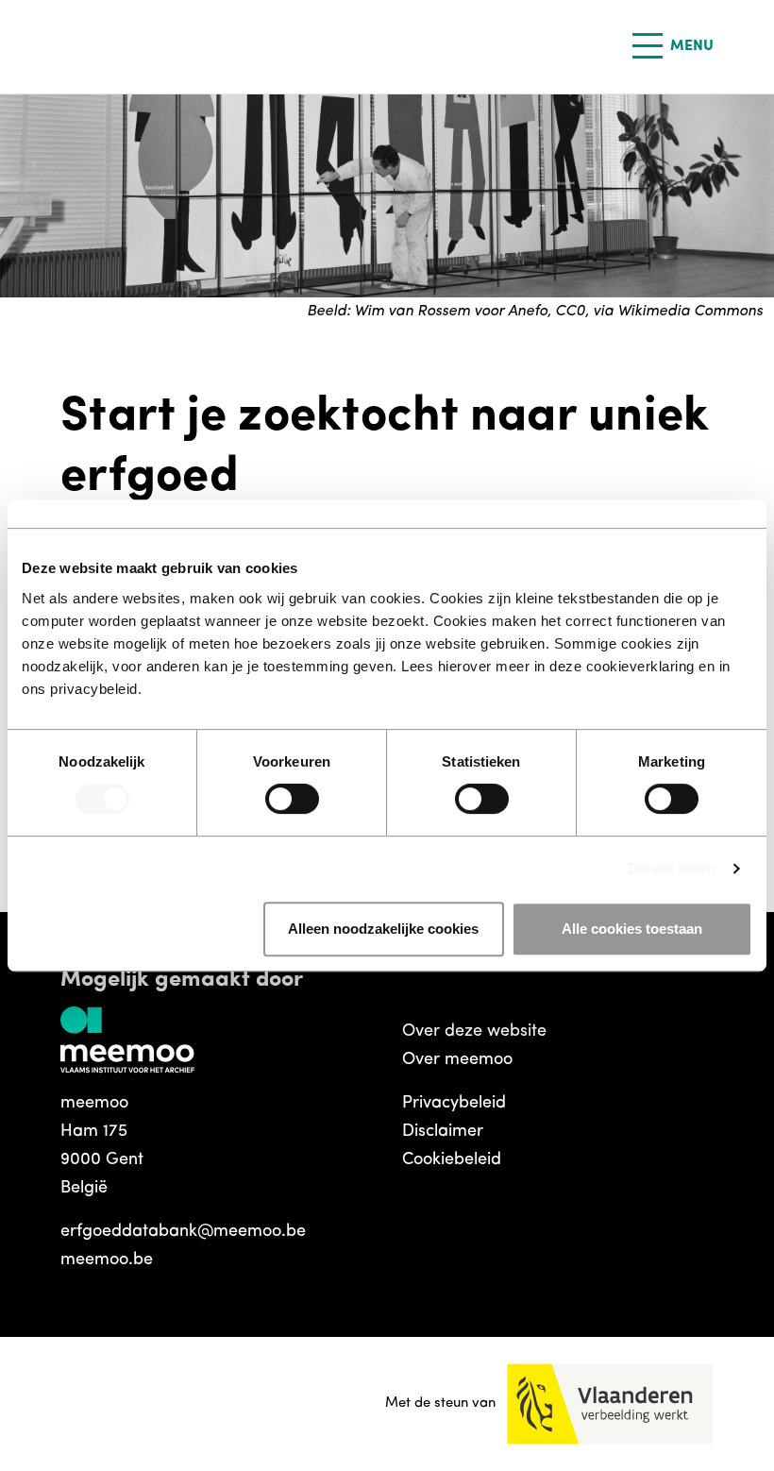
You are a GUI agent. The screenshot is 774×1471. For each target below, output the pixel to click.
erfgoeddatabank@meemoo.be (183, 1232)
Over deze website (474, 1031)
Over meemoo (457, 1060)
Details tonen (671, 868)
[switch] (292, 799)
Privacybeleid (454, 1103)
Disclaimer (442, 1132)
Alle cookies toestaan (632, 929)
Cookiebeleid (451, 1160)
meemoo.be (106, 1260)
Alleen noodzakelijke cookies (383, 929)
